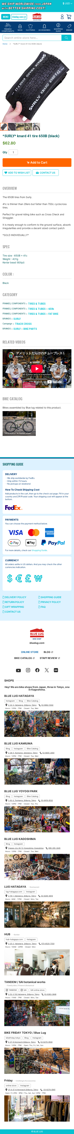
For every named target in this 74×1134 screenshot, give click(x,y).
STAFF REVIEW (48, 658)
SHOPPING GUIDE (50, 597)
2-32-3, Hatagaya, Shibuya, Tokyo (22, 705)
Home (5, 44)
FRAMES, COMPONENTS (14, 304)
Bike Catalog (32, 701)
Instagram (10, 701)
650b (51, 309)
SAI (25, 990)
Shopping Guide (39, 550)
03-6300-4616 (47, 896)
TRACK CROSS (23, 323)
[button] (67, 4)
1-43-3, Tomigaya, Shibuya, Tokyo (22, 800)
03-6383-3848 (50, 994)
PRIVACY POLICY (50, 602)
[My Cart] (68, 16)
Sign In (62, 16)
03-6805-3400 (48, 753)
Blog (21, 701)
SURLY (17, 318)
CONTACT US (12, 611)
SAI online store (37, 990)
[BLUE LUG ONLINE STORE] (37, 17)
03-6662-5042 (47, 705)
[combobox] (32, 38)
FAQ (43, 606)
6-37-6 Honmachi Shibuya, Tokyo (22, 1042)
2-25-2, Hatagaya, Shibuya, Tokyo (22, 944)
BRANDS (7, 318)
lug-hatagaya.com (14, 891)
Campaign (7, 324)
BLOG (47, 652)
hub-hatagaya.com (14, 939)
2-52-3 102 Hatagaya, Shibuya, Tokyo (23, 994)
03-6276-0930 (46, 1042)
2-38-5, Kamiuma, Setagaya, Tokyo (23, 753)
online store (11, 1085)
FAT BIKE (53, 314)
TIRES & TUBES (37, 304)
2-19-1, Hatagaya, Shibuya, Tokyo (22, 896)
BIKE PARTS (30, 329)
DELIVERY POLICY (15, 597)
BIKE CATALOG (23, 658)
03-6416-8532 (47, 800)
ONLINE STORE (30, 652)
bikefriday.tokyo (13, 1038)
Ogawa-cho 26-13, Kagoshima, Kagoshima (26, 848)
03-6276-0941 (49, 1089)
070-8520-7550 (47, 944)
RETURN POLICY (14, 602)
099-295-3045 (54, 848)
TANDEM (13, 990)
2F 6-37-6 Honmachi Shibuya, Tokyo (23, 1089)
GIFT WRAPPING (14, 606)
